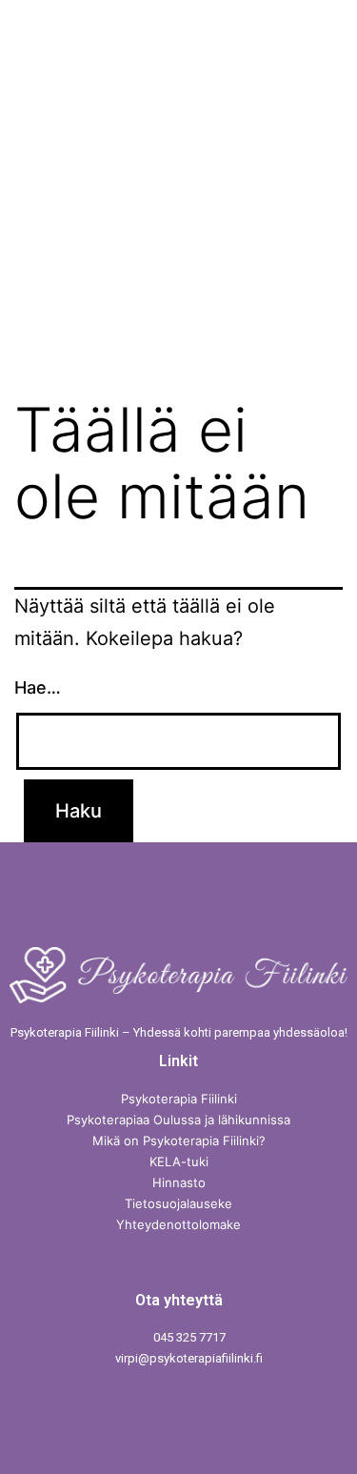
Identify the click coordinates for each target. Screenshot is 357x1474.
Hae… (37, 687)
